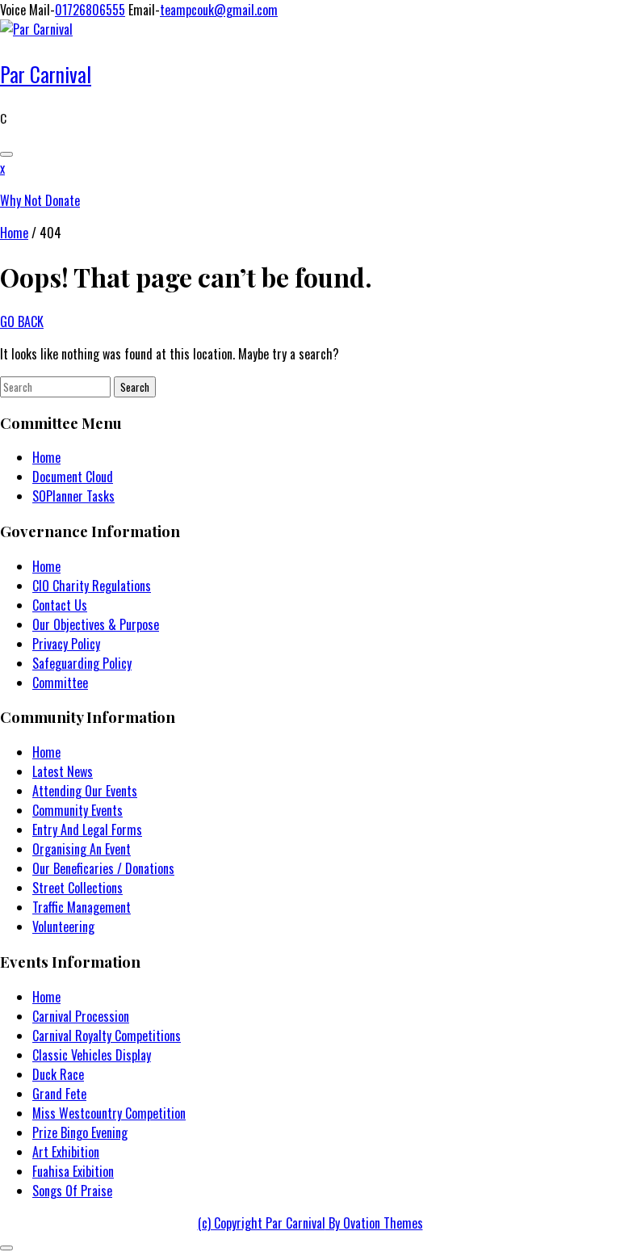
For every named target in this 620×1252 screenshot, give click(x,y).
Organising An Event (81, 849)
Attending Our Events (84, 790)
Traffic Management (81, 907)
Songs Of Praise (72, 1190)
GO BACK (22, 321)
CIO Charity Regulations (91, 585)
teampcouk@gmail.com (219, 9)
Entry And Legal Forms (87, 829)
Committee (60, 682)
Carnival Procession (80, 1016)
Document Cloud (72, 476)
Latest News (62, 771)
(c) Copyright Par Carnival (310, 1223)
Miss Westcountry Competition (109, 1113)
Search (134, 387)
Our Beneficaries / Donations (103, 868)
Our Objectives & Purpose (95, 624)
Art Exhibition (65, 1152)
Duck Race (58, 1074)
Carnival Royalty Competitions (106, 1035)
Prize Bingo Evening (80, 1132)
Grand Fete (59, 1093)
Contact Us (59, 605)
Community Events (77, 810)
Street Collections (77, 887)
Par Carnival (45, 74)
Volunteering (63, 926)
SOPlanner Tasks (73, 496)
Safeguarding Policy (82, 663)
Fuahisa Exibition (73, 1171)
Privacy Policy (66, 643)
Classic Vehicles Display (91, 1055)
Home (14, 232)
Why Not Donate (40, 200)
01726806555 (90, 9)
